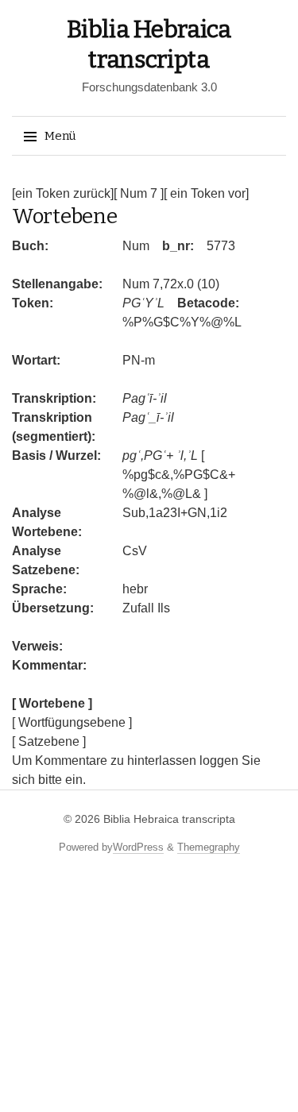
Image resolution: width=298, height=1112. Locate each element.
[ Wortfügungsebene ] (72, 722)
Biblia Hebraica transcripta (169, 819)
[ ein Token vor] (206, 193)
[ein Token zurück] (63, 193)
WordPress (138, 847)
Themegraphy (208, 847)
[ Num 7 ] (139, 193)
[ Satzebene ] (49, 741)
